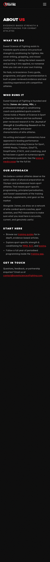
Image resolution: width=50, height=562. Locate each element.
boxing (42, 245)
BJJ (31, 245)
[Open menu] (45, 4)
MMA (25, 245)
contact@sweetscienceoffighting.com (22, 275)
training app (37, 254)
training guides (26, 234)
